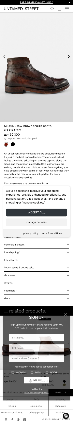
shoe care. (9, 275)
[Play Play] (36, 67)
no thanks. (36, 389)
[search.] (52, 8)
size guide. (36, 406)
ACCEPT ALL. (36, 212)
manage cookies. (36, 222)
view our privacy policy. (37, 392)
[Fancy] (24, 419)
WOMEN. (21, 372)
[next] (68, 56)
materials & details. (14, 244)
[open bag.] (59, 9)
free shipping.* (12, 252)
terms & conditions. (51, 233)
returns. (12, 406)
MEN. (38, 372)
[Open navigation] (67, 8)
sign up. (36, 380)
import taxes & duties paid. (19, 267)
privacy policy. (31, 233)
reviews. (8, 283)
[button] (66, 416)
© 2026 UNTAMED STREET (56, 419)
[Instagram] (6, 419)
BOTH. (53, 372)
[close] (65, 314)
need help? (10, 290)
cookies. (60, 412)
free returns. (11, 260)
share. (7, 298)
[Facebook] (12, 419)
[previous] (4, 56)
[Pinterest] (18, 419)
